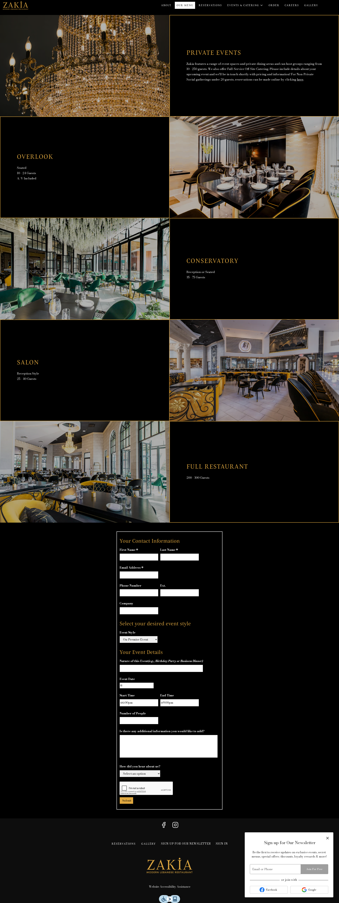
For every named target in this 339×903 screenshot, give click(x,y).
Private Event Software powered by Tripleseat (185, 799)
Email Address (131, 567)
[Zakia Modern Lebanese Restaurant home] (19, 5)
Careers (292, 5)
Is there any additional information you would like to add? (162, 731)
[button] (245, 5)
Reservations (210, 5)
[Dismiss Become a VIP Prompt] (327, 838)
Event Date (127, 679)
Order (274, 5)
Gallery (311, 5)
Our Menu (185, 5)
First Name (129, 549)
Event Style (127, 632)
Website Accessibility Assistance (169, 886)
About (166, 5)
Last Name (169, 549)
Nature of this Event (161, 661)
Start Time (127, 695)
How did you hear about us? (140, 766)
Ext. (163, 585)
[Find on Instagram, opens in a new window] (175, 826)
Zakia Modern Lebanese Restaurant (169, 865)
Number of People (133, 713)
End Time (167, 695)
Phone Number (130, 585)
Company (126, 603)
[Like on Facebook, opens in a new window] (163, 826)
